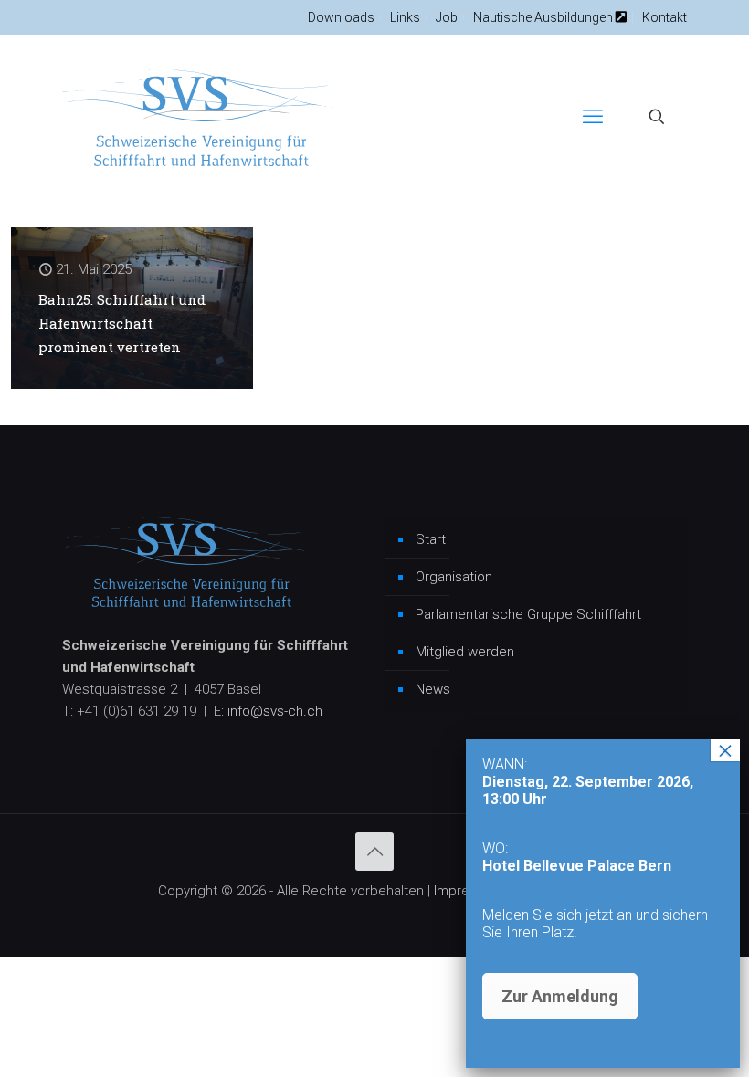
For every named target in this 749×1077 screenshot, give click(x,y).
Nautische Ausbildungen (544, 17)
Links (405, 17)
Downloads (341, 17)
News (433, 689)
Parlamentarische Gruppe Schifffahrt (528, 614)
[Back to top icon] (374, 851)
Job (447, 17)
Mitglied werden (465, 651)
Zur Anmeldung (559, 996)
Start (431, 539)
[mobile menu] (592, 116)
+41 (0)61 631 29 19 (136, 711)
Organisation (454, 577)
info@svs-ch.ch (274, 711)
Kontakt (664, 17)
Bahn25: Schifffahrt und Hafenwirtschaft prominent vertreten (122, 323)
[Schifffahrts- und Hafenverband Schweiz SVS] (199, 117)
